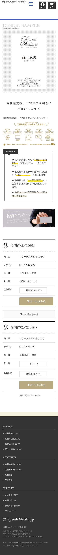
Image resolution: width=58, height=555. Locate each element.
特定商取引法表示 (12, 506)
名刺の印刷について (13, 464)
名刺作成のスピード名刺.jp (29, 395)
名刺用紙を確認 (30, 314)
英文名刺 (8, 480)
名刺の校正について (13, 469)
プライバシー (10, 511)
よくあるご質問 (11, 495)
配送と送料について (13, 449)
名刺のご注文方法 (12, 439)
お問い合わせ (10, 500)
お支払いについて (12, 444)
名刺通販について (12, 433)
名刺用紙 (8, 475)
